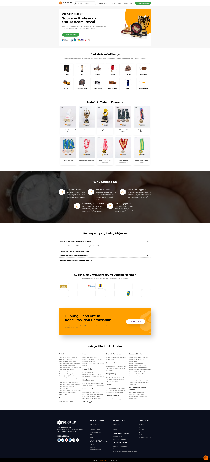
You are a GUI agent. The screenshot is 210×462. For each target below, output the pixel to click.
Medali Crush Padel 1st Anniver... (123, 130)
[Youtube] (66, 440)
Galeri (119, 3)
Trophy (61, 398)
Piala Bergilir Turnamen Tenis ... (105, 130)
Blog (131, 3)
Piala (84, 354)
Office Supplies (88, 402)
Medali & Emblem (112, 396)
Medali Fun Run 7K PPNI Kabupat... (105, 161)
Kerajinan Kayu (88, 380)
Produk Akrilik (87, 389)
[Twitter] (62, 440)
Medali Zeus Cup (68, 160)
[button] (143, 3)
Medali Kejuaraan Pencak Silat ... (141, 130)
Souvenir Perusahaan (114, 354)
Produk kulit (87, 369)
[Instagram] (73, 440)
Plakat (61, 354)
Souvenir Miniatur (136, 354)
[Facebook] (59, 440)
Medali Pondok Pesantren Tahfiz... (141, 161)
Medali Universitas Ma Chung (86, 160)
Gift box (109, 385)
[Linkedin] (70, 440)
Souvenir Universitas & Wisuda (137, 388)
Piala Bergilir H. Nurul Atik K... (86, 130)
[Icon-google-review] (77, 440)
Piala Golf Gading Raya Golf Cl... (68, 130)
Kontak (126, 3)
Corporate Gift (111, 363)
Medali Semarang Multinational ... (123, 161)
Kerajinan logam (112, 374)
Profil (113, 3)
